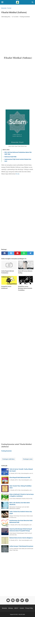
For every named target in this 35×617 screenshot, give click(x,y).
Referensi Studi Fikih (10, 156)
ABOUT (16, 608)
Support (12, 614)
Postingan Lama (27, 459)
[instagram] (17, 600)
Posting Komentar (25, 16)
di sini (17, 174)
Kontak (22, 608)
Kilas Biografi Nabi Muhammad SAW (19, 477)
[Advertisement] (17, 37)
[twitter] (11, 253)
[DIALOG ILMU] (17, 2)
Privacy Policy (29, 608)
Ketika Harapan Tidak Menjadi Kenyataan (21, 546)
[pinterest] (17, 253)
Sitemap (10, 608)
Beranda (4, 608)
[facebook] (4, 253)
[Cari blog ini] (33, 2)
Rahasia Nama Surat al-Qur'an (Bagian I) (20, 538)
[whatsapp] (24, 253)
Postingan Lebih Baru (8, 459)
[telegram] (30, 253)
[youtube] (8, 600)
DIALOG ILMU (22, 614)
